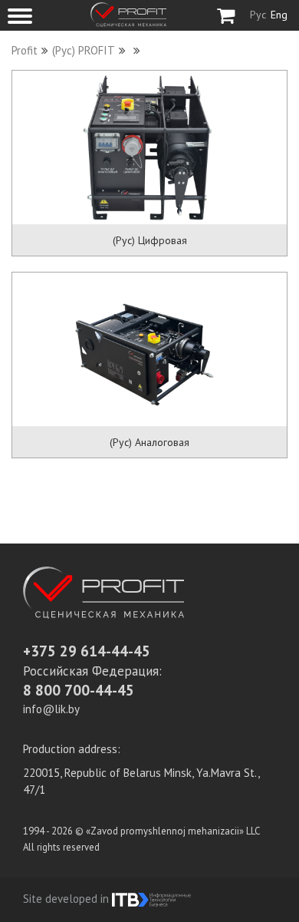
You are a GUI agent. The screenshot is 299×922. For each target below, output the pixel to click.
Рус (258, 14)
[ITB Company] (151, 898)
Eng (279, 14)
